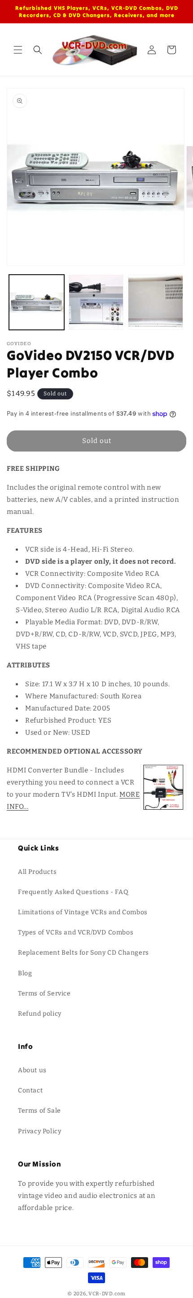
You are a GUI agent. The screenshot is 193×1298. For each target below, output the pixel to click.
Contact (30, 1090)
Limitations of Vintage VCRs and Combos (83, 912)
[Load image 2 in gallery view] (96, 302)
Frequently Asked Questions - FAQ (73, 892)
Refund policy (39, 1013)
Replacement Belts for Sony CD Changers (83, 952)
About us (32, 1070)
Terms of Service (44, 993)
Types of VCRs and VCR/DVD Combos (75, 932)
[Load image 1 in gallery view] (36, 302)
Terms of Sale (39, 1110)
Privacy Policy (39, 1131)
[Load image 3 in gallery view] (155, 302)
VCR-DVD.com (107, 1294)
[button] (18, 50)
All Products (37, 872)
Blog (25, 973)
